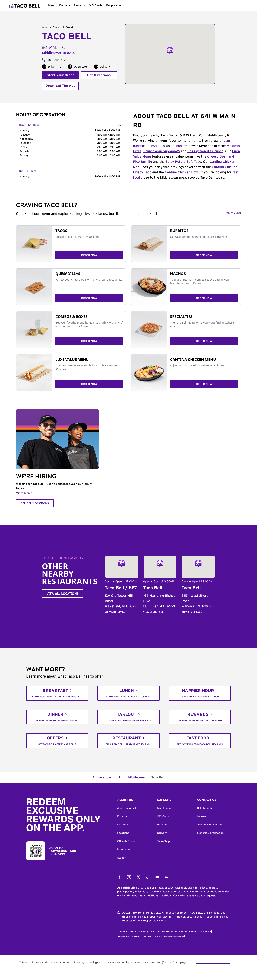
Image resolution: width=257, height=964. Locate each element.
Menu (52, 5)
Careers (201, 816)
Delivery (64, 5)
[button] (134, 800)
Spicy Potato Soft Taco (183, 162)
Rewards (79, 5)
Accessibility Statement (200, 931)
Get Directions (99, 75)
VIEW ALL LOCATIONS (62, 594)
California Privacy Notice (161, 931)
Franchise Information (210, 833)
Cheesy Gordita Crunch (205, 151)
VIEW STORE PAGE (115, 612)
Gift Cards (96, 5)
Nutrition (122, 824)
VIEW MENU (233, 213)
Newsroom (123, 849)
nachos (178, 146)
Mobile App (164, 808)
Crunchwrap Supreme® (161, 151)
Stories (121, 857)
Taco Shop (163, 841)
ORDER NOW (89, 255)
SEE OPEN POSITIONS (35, 503)
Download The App (60, 86)
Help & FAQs (204, 808)
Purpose (111, 5)
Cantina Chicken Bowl (182, 172)
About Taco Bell (126, 808)
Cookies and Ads (125, 931)
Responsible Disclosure (128, 936)
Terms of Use (181, 931)
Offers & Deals (126, 841)
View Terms (24, 493)
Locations (123, 833)
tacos (226, 140)
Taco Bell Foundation (209, 824)
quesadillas (156, 146)
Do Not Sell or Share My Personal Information (162, 936)
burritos (139, 146)
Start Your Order (60, 75)
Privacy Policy (141, 931)
